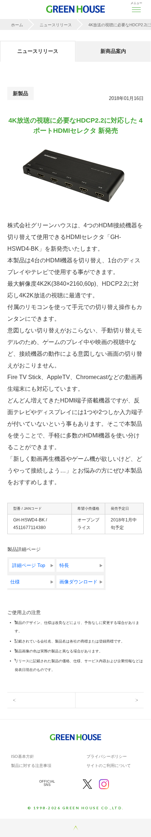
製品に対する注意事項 (31, 765)
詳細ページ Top (28, 565)
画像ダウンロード (78, 582)
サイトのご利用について (108, 765)
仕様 (15, 582)
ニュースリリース (56, 25)
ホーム (17, 25)
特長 (64, 565)
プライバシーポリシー (106, 756)
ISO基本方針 (22, 756)
